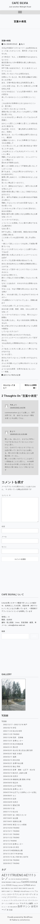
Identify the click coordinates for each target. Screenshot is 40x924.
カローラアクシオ (14, 894)
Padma (14, 920)
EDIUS (9, 885)
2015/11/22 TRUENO (11, 838)
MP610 (33, 885)
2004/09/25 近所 (9, 799)
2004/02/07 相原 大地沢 (12, 754)
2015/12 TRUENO (10, 841)
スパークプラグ (21, 897)
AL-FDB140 (12, 879)
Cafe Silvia (20, 3)
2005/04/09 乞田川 (10, 802)
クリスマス (12, 897)
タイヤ (29, 897)
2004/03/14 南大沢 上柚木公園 (15, 773)
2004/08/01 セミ (9, 796)
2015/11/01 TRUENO (11, 834)
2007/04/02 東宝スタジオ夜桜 (15, 825)
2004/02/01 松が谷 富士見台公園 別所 (18, 750)
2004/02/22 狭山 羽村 (11, 767)
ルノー (5, 907)
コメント (6, 495)
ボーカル (16, 903)
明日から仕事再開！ (31, 386)
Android (19, 879)
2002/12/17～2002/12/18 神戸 (15, 725)
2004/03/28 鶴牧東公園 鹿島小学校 (17, 779)
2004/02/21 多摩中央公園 (13, 763)
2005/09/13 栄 (9, 808)
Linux (27, 885)
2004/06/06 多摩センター (13, 789)
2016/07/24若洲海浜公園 (13, 850)
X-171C (32, 891)
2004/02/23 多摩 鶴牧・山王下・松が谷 (19, 770)
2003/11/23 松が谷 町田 (12, 731)
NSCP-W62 (18, 888)
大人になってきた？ (9, 386)
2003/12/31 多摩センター (13, 741)
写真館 (4, 721)
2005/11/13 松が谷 (10, 812)
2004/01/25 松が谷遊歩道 (13, 744)
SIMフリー (10, 891)
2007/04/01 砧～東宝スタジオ (15, 815)
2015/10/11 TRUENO (11, 831)
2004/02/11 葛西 (9, 757)
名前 (3, 526)
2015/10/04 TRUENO (11, 828)
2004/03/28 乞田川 (10, 776)
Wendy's (17, 891)
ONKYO (25, 888)
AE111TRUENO (12, 875)
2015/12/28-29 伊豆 (11, 847)
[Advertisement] (20, 576)
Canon (18, 882)
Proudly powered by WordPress (20, 917)
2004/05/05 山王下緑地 (12, 786)
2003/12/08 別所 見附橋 (13, 737)
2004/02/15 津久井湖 (11, 760)
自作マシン (24, 906)
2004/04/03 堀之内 (10, 783)
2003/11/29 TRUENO (11, 734)
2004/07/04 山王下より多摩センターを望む (20, 792)
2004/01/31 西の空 (10, 747)
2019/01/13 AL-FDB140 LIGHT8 (15, 857)
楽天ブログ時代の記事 (11, 375)
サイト (4, 547)
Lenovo (20, 885)
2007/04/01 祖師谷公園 (12, 821)
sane (29, 888)
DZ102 (4, 885)
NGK (12, 888)
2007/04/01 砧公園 (10, 818)
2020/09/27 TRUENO (11, 863)
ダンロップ (7, 900)
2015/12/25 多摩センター (13, 844)
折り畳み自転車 (12, 907)
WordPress (25, 891)
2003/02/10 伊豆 (9, 728)
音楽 (11, 910)
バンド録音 (9, 903)
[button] (20, 12)
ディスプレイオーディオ (19, 900)
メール (4, 537)
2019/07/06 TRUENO (11, 860)
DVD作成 (33, 882)
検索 (3, 631)
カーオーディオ (29, 894)
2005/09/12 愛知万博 (11, 805)
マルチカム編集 (26, 903)
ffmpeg (14, 885)
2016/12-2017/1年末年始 (13, 854)
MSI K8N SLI (6, 888)
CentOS (25, 882)
